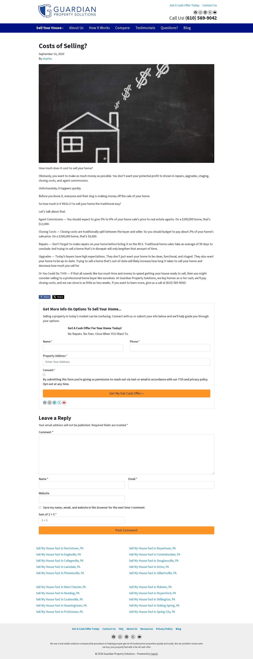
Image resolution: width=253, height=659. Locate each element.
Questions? (169, 28)
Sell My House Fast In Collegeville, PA (59, 561)
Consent (49, 370)
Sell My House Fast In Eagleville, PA (58, 554)
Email (132, 479)
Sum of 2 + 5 (48, 514)
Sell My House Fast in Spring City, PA (152, 612)
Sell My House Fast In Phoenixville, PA (60, 573)
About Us (76, 28)
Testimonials (145, 28)
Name (47, 341)
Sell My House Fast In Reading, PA (57, 593)
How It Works (99, 28)
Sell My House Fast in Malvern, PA (150, 587)
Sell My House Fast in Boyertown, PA (152, 548)
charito (47, 59)
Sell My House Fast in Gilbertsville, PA (152, 573)
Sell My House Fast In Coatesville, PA (59, 599)
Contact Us (209, 5)
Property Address (55, 356)
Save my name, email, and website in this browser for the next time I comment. (94, 507)
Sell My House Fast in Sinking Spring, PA (154, 605)
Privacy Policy (164, 629)
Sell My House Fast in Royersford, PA (152, 593)
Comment (46, 432)
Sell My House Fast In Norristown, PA (59, 548)
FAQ (121, 629)
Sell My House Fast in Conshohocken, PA (154, 554)
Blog (187, 28)
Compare (122, 28)
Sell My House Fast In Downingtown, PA (61, 605)
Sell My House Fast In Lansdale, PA (58, 567)
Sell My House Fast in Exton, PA (149, 567)
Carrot (154, 654)
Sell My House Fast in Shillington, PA (152, 599)
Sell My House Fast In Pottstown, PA (59, 612)
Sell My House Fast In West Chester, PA (61, 587)
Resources (146, 629)
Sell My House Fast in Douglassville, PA (153, 561)
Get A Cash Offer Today (184, 5)
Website (44, 493)
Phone (135, 341)
